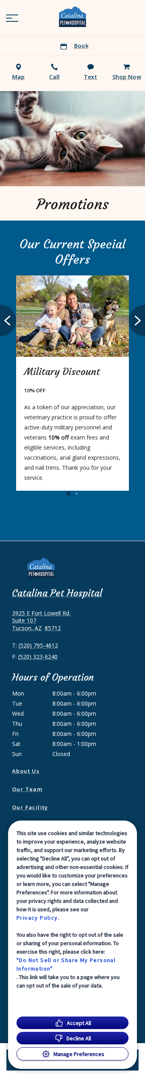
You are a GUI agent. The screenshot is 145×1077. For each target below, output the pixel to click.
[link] (73, 16)
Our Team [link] (27, 789)
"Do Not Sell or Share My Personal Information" (66, 964)
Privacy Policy (37, 917)
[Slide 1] (68, 494)
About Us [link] (25, 771)
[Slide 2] (76, 493)
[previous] (8, 320)
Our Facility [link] (30, 807)
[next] (137, 320)
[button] (12, 18)
